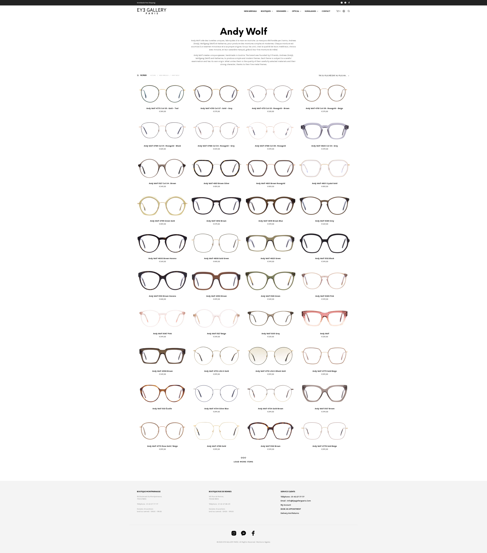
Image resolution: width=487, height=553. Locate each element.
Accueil (153, 75)
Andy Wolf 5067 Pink (162, 333)
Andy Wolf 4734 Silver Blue (216, 408)
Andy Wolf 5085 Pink (324, 296)
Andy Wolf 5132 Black (324, 258)
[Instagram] (342, 3)
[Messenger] (345, 3)
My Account (286, 505)
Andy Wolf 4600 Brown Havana (162, 258)
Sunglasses (310, 11)
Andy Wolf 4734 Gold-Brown (270, 408)
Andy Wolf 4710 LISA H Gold (216, 371)
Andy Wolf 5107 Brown (324, 408)
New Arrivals (250, 11)
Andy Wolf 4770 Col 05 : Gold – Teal (162, 108)
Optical (295, 11)
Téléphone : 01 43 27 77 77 (292, 497)
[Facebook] (349, 3)
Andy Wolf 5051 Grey (270, 333)
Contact (326, 11)
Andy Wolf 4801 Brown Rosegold (270, 183)
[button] (338, 11)
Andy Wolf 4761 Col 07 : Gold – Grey (216, 108)
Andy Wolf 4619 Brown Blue (270, 221)
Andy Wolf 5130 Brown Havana (162, 296)
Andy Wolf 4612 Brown (216, 221)
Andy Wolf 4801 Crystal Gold (324, 183)
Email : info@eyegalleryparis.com (296, 501)
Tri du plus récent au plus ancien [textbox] (334, 76)
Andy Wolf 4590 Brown (216, 296)
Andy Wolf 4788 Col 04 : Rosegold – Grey (216, 146)
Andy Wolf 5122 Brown (270, 446)
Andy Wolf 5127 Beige (216, 333)
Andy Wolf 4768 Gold (216, 446)
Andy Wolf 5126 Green (270, 296)
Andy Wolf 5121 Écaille (162, 408)
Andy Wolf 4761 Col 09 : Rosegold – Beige (324, 108)
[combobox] (334, 76)
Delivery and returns (290, 513)
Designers (281, 11)
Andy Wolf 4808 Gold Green (216, 258)
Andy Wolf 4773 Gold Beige (324, 371)
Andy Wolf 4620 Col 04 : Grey (324, 146)
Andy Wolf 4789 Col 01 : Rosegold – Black (162, 146)
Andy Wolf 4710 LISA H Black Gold (271, 371)
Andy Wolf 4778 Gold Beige (324, 446)
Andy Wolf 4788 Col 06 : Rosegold (270, 146)
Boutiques (266, 11)
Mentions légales (263, 542)
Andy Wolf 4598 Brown (162, 371)
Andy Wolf (324, 333)
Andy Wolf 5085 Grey (324, 221)
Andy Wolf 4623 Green (270, 258)
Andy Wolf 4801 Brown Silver (216, 183)
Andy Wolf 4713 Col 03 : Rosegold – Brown (270, 108)
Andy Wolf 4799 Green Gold (162, 221)
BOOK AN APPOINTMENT (291, 509)
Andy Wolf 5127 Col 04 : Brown (162, 183)
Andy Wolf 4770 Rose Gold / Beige (162, 446)
